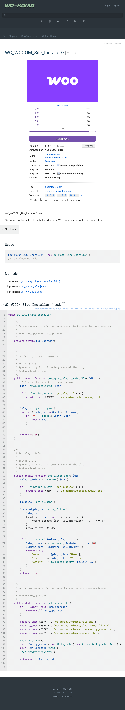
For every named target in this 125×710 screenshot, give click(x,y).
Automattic (51, 161)
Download (62, 139)
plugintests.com (53, 187)
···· (82, 195)
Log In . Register (112, 5)
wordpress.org (52, 154)
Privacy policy (67, 696)
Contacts (55, 696)
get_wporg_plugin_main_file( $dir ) (40, 281)
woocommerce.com (56, 157)
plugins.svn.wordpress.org (59, 191)
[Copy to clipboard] (41, 199)
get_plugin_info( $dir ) (33, 286)
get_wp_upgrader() (31, 291)
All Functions (49, 36)
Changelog (88, 146)
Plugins (13, 36)
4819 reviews (62, 106)
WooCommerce (29, 36)
